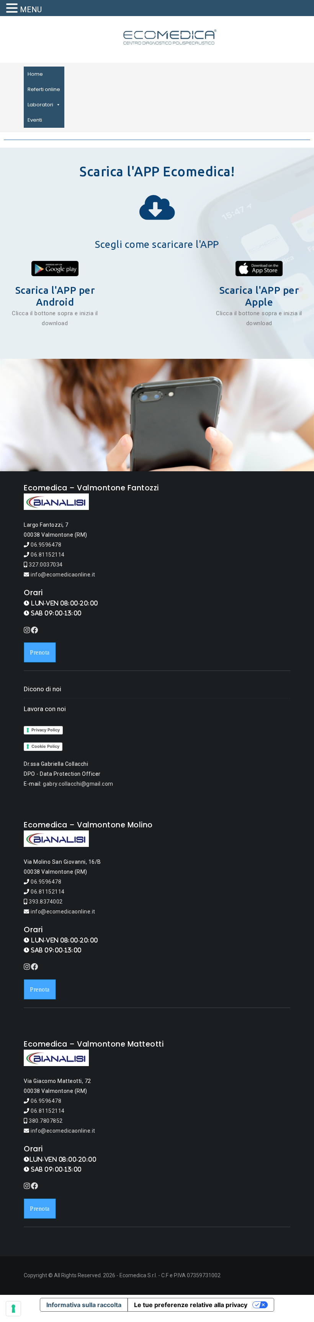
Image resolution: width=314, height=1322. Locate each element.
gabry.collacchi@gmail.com (78, 784)
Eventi (35, 120)
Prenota (40, 652)
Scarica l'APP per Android (55, 296)
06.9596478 (45, 545)
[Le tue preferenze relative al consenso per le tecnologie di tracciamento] (13, 1308)
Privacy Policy (45, 730)
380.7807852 (45, 1121)
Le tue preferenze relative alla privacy (190, 1305)
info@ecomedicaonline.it (62, 574)
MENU (31, 9)
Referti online (44, 89)
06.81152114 (47, 555)
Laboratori (40, 104)
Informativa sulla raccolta (83, 1305)
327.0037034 (45, 565)
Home (35, 74)
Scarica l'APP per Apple (259, 296)
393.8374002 (45, 902)
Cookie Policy (45, 746)
